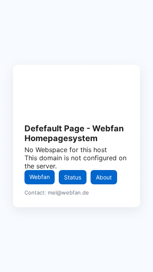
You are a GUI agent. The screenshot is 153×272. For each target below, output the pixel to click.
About (104, 177)
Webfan (39, 176)
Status (72, 177)
